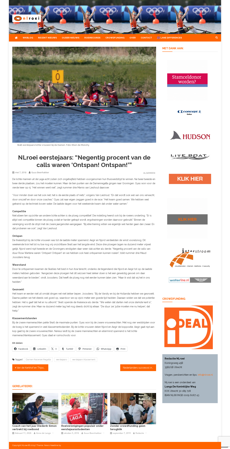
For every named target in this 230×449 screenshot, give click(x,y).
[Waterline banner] (190, 279)
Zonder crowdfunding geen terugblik (127, 427)
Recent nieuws (47, 37)
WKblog (28, 37)
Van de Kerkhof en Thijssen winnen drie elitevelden (32, 367)
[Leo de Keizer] (35, 408)
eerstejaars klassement (83, 359)
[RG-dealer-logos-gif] (190, 178)
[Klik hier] (187, 218)
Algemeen (149, 173)
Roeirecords (92, 37)
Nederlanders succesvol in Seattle (139, 367)
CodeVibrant (67, 445)
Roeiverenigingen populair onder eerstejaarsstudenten (82, 427)
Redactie (140, 433)
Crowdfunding (114, 37)
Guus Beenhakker (40, 172)
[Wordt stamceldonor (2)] (187, 79)
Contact (146, 37)
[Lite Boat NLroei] (190, 157)
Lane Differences (171, 37)
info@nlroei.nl (205, 374)
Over (132, 37)
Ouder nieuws (70, 37)
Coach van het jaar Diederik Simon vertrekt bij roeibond (34, 427)
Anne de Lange (43, 433)
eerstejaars (61, 359)
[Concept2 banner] (190, 112)
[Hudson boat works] (190, 134)
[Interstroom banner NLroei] (190, 257)
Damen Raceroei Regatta (38, 359)
